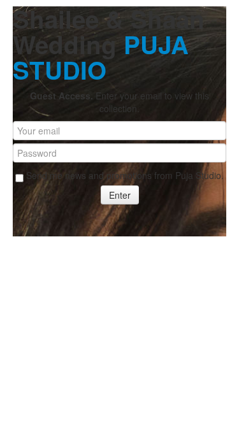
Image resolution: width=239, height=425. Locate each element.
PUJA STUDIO (101, 57)
